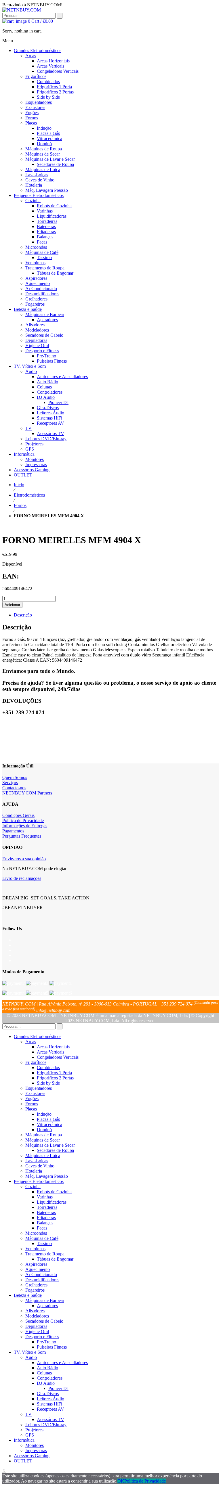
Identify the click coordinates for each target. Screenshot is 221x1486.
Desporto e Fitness (42, 1336)
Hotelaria (33, 1171)
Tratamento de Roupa (44, 1253)
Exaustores (35, 1093)
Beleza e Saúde (28, 1295)
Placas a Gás (48, 1119)
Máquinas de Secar (42, 1140)
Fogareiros (35, 1290)
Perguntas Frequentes (21, 836)
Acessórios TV (50, 1419)
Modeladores (37, 1315)
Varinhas (45, 1196)
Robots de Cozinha (54, 1191)
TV (28, 1414)
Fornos (20, 505)
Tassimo (44, 1243)
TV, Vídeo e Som (30, 1352)
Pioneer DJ (58, 1388)
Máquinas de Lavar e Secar (50, 1145)
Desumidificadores (42, 1279)
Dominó (44, 1129)
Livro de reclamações (21, 878)
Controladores (49, 1378)
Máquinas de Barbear (44, 1300)
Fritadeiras (46, 1217)
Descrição (23, 614)
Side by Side (48, 1083)
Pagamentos (13, 830)
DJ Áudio (46, 1383)
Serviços (10, 782)
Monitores (34, 1445)
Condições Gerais (18, 815)
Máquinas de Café (41, 1238)
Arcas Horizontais (53, 1046)
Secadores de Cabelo (44, 1321)
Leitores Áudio (50, 1398)
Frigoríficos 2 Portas (55, 1077)
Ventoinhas (35, 1248)
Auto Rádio (47, 1367)
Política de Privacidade (23, 820)
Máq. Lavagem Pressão (46, 1176)
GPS (29, 1435)
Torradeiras (47, 1207)
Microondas (36, 1233)
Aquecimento (37, 1269)
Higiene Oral (37, 1331)
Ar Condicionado (41, 1274)
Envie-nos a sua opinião (24, 858)
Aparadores (47, 1305)
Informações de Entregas (24, 825)
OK (120, 1481)
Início (19, 484)
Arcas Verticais (50, 1052)
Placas (31, 1108)
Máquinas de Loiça (42, 1155)
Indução (44, 1114)
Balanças (45, 1222)
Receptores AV (50, 1409)
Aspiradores (36, 1264)
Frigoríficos (35, 1062)
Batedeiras (46, 1212)
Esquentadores (38, 1088)
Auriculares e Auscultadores (62, 1362)
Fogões (32, 1098)
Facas (42, 1227)
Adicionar (12, 605)
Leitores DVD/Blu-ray (45, 1424)
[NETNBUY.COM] (21, 9)
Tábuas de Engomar (55, 1259)
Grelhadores (36, 1284)
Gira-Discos (48, 1393)
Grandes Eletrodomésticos (37, 1036)
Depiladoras (36, 1326)
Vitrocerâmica (49, 1124)
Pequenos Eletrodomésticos (39, 1181)
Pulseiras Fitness (52, 1347)
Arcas (30, 1041)
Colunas (44, 1372)
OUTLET (23, 1460)
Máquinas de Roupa (43, 1134)
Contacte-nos (14, 787)
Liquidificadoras (51, 1202)
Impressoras (36, 1450)
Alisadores (35, 1310)
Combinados (48, 1067)
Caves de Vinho (39, 1165)
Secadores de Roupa (55, 1150)
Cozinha (33, 1186)
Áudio (31, 1357)
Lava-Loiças (36, 1160)
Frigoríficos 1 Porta (54, 1072)
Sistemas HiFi (49, 1403)
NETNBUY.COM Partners (27, 792)
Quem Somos (14, 777)
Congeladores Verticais (58, 1057)
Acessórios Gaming (31, 1455)
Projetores (34, 1429)
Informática (24, 1440)
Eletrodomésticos (29, 495)
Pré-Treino (46, 1341)
